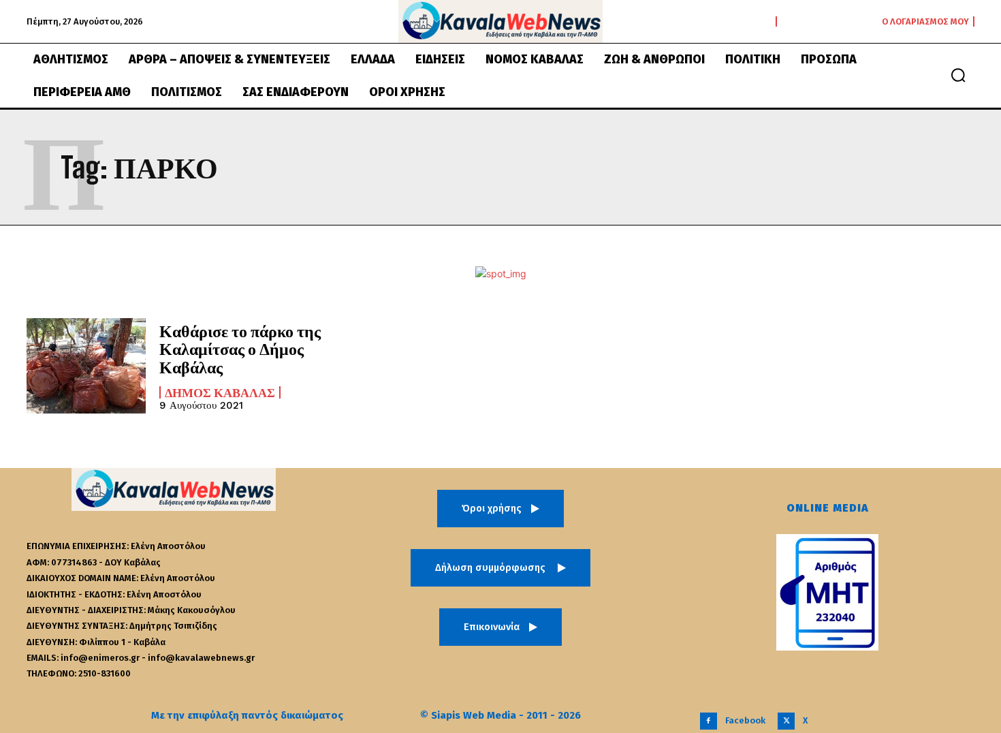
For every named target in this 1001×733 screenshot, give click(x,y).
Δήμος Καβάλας (220, 392)
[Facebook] (708, 721)
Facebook (745, 720)
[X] (786, 721)
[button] (958, 75)
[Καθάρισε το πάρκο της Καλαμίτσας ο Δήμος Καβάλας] (86, 366)
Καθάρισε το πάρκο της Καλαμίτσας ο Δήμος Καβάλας (240, 349)
